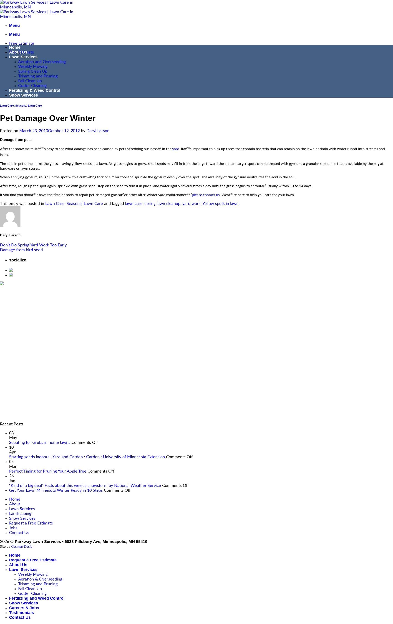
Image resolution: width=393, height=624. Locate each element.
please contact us (206, 195)
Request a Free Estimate (31, 523)
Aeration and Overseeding (42, 62)
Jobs (13, 528)
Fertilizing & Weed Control (34, 90)
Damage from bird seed (21, 250)
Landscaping (20, 514)
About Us (18, 52)
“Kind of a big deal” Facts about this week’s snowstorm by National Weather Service (85, 486)
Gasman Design (22, 546)
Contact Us (19, 533)
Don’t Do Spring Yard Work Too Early (33, 245)
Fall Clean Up (30, 81)
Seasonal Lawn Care (28, 105)
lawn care (134, 204)
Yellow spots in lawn (220, 204)
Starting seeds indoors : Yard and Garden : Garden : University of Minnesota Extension (87, 457)
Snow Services (23, 95)
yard (175, 149)
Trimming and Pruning (38, 76)
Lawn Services (23, 57)
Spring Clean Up (32, 71)
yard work (191, 204)
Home (14, 47)
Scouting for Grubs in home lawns (39, 443)
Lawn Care (7, 105)
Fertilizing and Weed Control (37, 598)
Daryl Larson (97, 131)
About (14, 504)
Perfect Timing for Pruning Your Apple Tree (47, 471)
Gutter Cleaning (32, 86)
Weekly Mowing (33, 67)
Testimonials (21, 612)
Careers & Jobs (24, 608)
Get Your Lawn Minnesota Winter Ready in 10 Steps (56, 490)
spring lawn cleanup (162, 204)
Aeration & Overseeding (40, 579)
